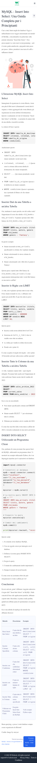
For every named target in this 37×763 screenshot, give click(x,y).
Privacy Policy (25, 757)
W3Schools (13, 755)
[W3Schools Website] (17, 3)
